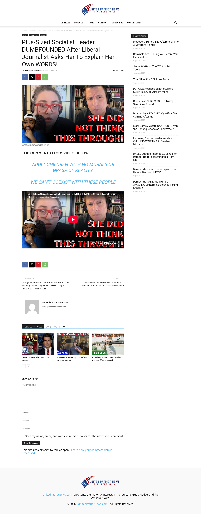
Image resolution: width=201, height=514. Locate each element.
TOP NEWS (64, 22)
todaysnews (34, 35)
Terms (90, 22)
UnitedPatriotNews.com (34, 70)
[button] (175, 22)
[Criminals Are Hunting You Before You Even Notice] (73, 344)
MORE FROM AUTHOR (56, 327)
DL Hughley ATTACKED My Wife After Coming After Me (155, 115)
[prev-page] (24, 366)
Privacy (78, 22)
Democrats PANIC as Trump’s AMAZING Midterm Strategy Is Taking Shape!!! (155, 184)
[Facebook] (25, 77)
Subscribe (117, 22)
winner (43, 35)
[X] (32, 77)
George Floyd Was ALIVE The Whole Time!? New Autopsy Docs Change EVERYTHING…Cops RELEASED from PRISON (45, 285)
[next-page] (28, 366)
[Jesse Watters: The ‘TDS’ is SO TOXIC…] (38, 344)
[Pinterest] (38, 77)
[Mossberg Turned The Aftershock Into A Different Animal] (108, 344)
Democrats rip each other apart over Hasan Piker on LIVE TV (154, 171)
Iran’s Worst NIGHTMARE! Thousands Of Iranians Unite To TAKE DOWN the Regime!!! (103, 284)
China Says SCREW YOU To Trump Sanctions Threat (153, 103)
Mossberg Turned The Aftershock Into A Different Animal (156, 43)
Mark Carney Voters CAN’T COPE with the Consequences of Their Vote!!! (155, 127)
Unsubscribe (134, 22)
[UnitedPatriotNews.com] (100, 10)
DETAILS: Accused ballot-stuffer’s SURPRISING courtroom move (153, 90)
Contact (103, 22)
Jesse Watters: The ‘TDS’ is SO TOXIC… (151, 68)
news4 (32, 30)
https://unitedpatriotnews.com (54, 307)
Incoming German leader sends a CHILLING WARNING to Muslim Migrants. (152, 141)
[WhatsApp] (45, 77)
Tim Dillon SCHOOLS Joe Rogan (151, 79)
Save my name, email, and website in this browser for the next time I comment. (74, 436)
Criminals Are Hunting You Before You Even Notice (155, 55)
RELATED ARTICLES (33, 327)
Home (24, 30)
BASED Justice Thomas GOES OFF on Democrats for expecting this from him (155, 156)
